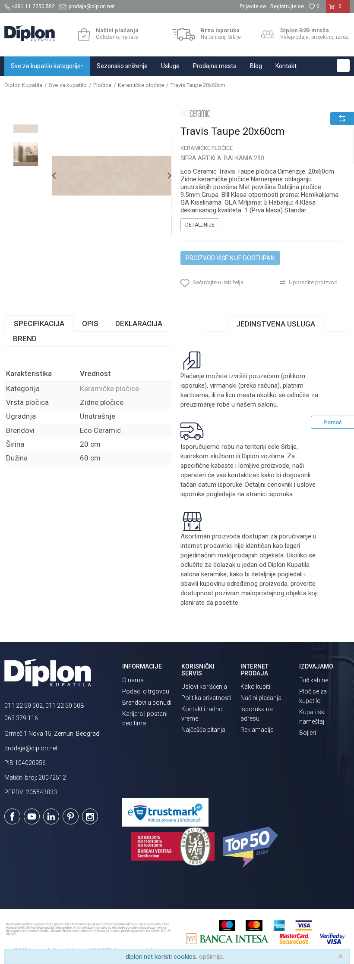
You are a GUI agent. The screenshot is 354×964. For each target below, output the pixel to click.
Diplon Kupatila (23, 85)
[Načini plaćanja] (83, 34)
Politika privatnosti (206, 697)
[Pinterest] (71, 816)
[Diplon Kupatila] (29, 33)
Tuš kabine (313, 680)
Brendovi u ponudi (146, 702)
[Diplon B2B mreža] (267, 34)
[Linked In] (51, 816)
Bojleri (307, 732)
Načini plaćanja (260, 697)
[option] (26, 128)
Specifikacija (39, 323)
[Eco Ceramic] (195, 113)
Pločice (102, 85)
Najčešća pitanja (203, 729)
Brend (25, 338)
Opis (90, 323)
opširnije (211, 957)
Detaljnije (200, 225)
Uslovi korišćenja (204, 686)
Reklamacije (256, 729)
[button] (343, 65)
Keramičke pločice (141, 85)
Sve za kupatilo (68, 85)
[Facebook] (12, 816)
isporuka (281, 494)
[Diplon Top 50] (252, 847)
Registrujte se (287, 6)
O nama (133, 680)
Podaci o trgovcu (145, 691)
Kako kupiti (255, 686)
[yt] (32, 816)
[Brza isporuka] (183, 34)
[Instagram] (90, 816)
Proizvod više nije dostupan (230, 258)
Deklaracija (138, 323)
